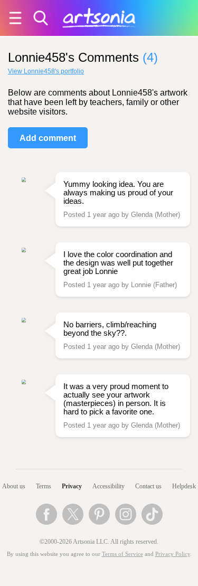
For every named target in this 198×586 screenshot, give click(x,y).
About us (13, 486)
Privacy (72, 486)
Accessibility (108, 486)
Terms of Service (122, 554)
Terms (43, 486)
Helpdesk (184, 486)
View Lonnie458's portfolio (46, 71)
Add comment (48, 138)
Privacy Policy (172, 554)
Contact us (148, 486)
